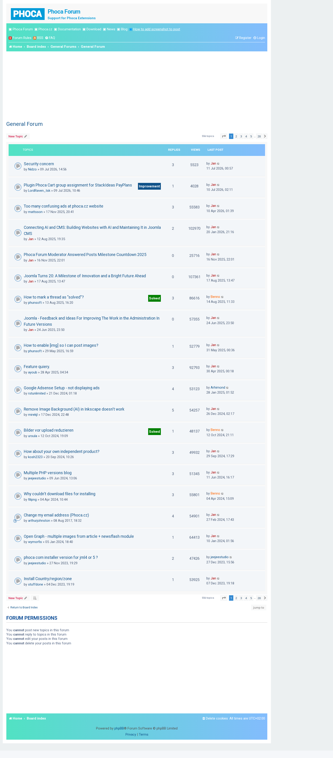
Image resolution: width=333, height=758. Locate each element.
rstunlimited (37, 393)
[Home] (28, 13)
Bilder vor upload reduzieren (48, 430)
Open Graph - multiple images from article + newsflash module (79, 536)
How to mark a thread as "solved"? (54, 297)
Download (94, 29)
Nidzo (32, 169)
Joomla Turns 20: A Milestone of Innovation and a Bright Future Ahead (85, 276)
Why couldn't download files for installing (59, 494)
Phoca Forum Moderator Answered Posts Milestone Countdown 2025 (85, 254)
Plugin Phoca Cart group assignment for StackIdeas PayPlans (78, 185)
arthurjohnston (39, 521)
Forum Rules (22, 38)
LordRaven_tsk (39, 191)
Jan (213, 163)
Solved (154, 298)
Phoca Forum (23, 29)
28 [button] (259, 136)
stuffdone (35, 584)
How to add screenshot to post (156, 29)
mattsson (35, 212)
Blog (124, 29)
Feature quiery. (37, 366)
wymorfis (35, 542)
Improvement (149, 186)
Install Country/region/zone (48, 578)
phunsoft (35, 303)
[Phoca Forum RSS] (34, 38)
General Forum (24, 124)
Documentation (69, 29)
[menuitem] (50, 38)
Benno (215, 297)
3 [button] (241, 136)
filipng (32, 499)
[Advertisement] (136, 85)
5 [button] (251, 136)
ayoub (32, 372)
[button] (223, 136)
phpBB (119, 728)
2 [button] (236, 136)
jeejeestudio (37, 478)
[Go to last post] (218, 163)
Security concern (39, 164)
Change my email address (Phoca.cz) (56, 515)
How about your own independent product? (61, 451)
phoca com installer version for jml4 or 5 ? (61, 557)
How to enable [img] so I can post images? (61, 345)
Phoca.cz (45, 29)
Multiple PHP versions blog (48, 473)
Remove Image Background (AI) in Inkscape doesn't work (74, 409)
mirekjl (33, 415)
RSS (40, 38)
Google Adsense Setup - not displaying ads (62, 388)
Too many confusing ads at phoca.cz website (63, 206)
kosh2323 (35, 457)
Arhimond (218, 387)
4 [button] (246, 136)
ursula (32, 436)
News (111, 29)
